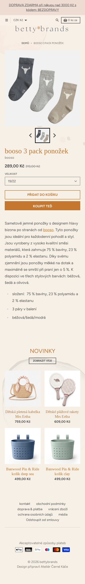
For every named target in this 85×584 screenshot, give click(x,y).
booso (48, 230)
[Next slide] (54, 135)
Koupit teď (42, 206)
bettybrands (49, 562)
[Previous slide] (30, 135)
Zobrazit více (42, 360)
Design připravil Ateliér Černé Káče (42, 567)
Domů (25, 43)
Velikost (11, 173)
